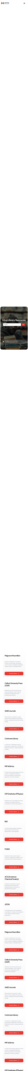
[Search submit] (23, 324)
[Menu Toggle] (24, 3)
